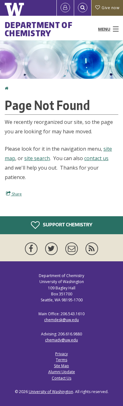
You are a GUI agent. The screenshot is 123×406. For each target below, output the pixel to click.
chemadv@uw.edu (61, 340)
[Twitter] (52, 248)
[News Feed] (91, 248)
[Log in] (65, 8)
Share (16, 194)
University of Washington (51, 391)
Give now (110, 7)
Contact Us (61, 378)
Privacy (61, 354)
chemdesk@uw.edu (61, 319)
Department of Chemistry (39, 29)
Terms (61, 359)
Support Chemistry (67, 224)
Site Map (61, 365)
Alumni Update (61, 371)
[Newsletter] (72, 248)
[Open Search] (82, 8)
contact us (96, 158)
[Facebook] (32, 248)
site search (37, 158)
